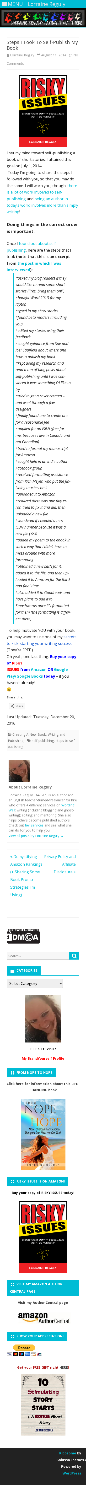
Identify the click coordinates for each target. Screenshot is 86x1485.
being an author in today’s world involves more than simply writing (42, 205)
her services (34, 825)
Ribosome (67, 1453)
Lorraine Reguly (22, 55)
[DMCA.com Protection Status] (23, 942)
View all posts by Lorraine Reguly (36, 835)
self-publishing (43, 740)
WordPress (72, 1473)
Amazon (39, 669)
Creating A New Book (29, 734)
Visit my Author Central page (43, 1302)
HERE (63, 1367)
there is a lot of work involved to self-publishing (42, 192)
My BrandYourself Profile (43, 1058)
